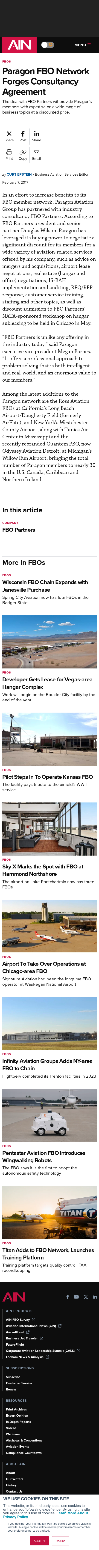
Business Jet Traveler (22, 1338)
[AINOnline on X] (86, 1297)
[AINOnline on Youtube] (76, 1297)
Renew (11, 1389)
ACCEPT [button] (39, 1541)
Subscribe (13, 1377)
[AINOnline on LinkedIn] (95, 1297)
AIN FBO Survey (18, 1320)
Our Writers (14, 1479)
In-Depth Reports (18, 1422)
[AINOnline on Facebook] (67, 1297)
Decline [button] (60, 1541)
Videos (11, 1428)
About (10, 1473)
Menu (80, 45)
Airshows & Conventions (24, 1440)
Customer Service (19, 1383)
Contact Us (14, 1491)
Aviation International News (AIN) (31, 1326)
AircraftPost (15, 1332)
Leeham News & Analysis (25, 1357)
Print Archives (16, 1409)
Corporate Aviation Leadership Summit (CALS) (40, 1351)
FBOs (6, 61)
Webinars (13, 1434)
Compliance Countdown (24, 1453)
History (11, 1485)
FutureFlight (15, 1345)
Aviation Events (17, 1447)
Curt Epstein (19, 174)
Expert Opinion (17, 1416)
